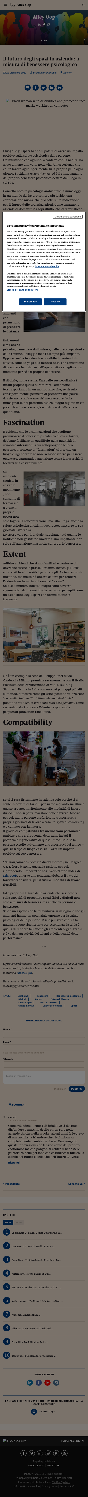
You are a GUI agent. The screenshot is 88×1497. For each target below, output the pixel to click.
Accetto (55, 302)
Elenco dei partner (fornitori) (22, 290)
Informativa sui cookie (47, 266)
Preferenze (30, 302)
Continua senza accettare (68, 216)
